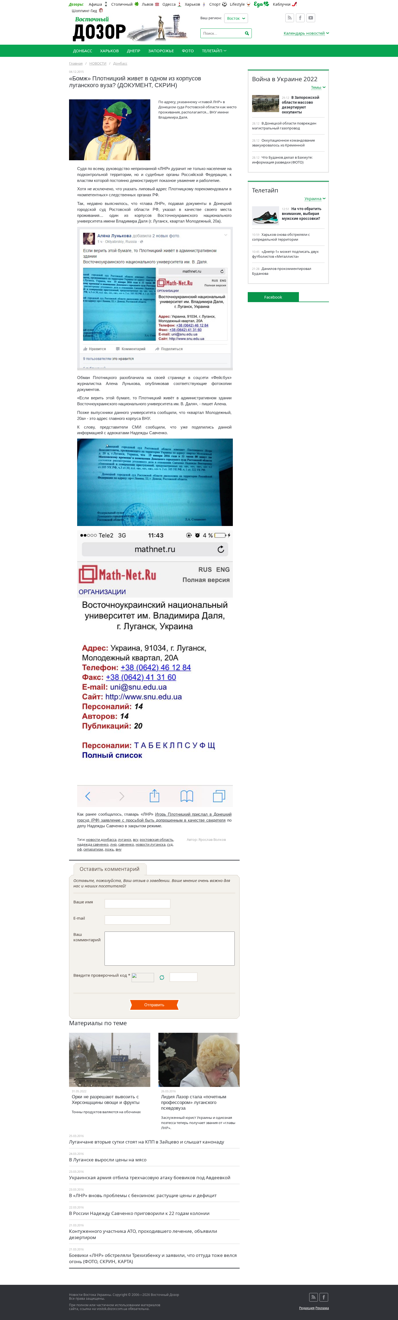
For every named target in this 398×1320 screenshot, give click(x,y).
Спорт (215, 4)
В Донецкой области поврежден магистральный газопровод (284, 125)
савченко (126, 844)
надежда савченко (93, 844)
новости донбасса (101, 839)
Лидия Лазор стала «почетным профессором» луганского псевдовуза (193, 1102)
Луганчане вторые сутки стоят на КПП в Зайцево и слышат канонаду (146, 1142)
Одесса (169, 4)
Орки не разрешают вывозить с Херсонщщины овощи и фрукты (105, 1099)
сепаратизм (93, 849)
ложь (109, 849)
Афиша (95, 4)
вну (119, 849)
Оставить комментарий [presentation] (109, 869)
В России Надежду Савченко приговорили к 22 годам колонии (139, 1213)
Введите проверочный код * (101, 975)
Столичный (122, 4)
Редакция (307, 1308)
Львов (147, 4)
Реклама (322, 1308)
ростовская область (156, 839)
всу (135, 839)
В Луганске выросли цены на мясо (107, 1159)
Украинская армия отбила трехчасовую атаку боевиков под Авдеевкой (149, 1177)
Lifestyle (237, 4)
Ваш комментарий (87, 937)
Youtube (310, 18)
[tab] (110, 869)
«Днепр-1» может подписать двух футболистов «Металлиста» (285, 254)
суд (170, 844)
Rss (289, 18)
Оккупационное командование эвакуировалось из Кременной (283, 143)
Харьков (192, 4)
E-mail (79, 918)
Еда (261, 4)
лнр (113, 844)
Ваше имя (83, 901)
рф (79, 849)
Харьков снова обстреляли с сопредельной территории (281, 237)
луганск (124, 839)
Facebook (300, 18)
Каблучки (282, 4)
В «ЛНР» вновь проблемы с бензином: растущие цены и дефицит (143, 1195)
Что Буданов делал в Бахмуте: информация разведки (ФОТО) (282, 160)
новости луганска (150, 844)
